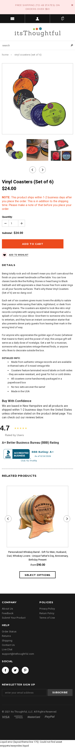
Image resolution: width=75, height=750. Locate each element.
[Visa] (6, 716)
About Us (7, 608)
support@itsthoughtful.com (18, 653)
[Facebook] (5, 670)
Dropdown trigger (37, 18)
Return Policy (46, 613)
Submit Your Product (14, 617)
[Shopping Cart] (62, 18)
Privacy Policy (47, 608)
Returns (6, 636)
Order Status (9, 631)
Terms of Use (47, 617)
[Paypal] (50, 716)
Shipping (7, 640)
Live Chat (7, 649)
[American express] (18, 716)
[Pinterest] (25, 670)
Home (5, 54)
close (72, 5)
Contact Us (8, 645)
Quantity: (7, 216)
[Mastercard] (34, 716)
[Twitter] (15, 670)
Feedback (7, 613)
